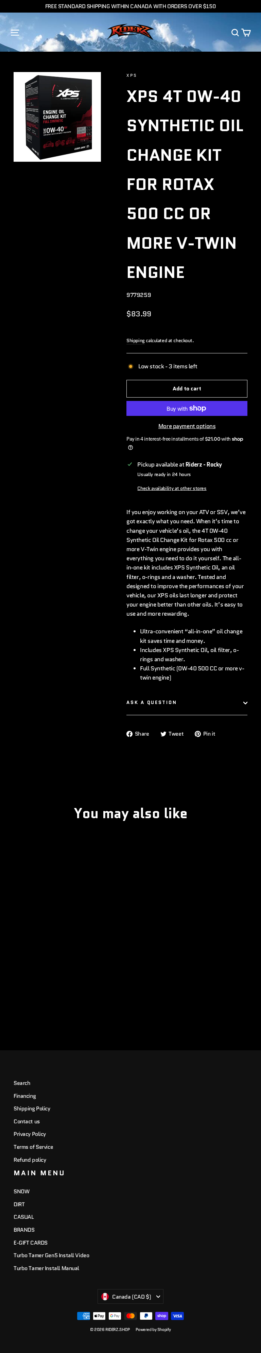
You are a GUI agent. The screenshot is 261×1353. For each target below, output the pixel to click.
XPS (131, 75)
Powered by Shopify (153, 1329)
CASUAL (24, 1217)
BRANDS (24, 1230)
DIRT (19, 1204)
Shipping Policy (32, 1108)
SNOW (21, 1191)
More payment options (187, 426)
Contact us (27, 1121)
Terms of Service (33, 1147)
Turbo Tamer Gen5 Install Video (51, 1255)
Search (22, 1083)
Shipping (135, 340)
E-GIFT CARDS (31, 1243)
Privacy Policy (30, 1134)
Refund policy (30, 1160)
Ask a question (151, 702)
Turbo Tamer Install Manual (46, 1268)
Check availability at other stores (171, 488)
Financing (25, 1096)
